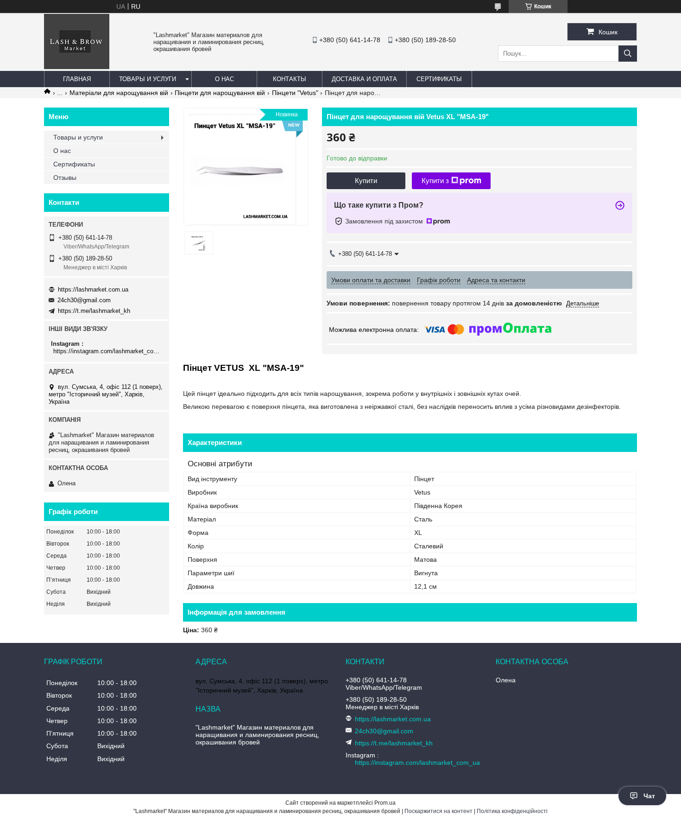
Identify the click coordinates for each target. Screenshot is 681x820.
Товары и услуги (147, 79)
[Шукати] (627, 53)
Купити (366, 180)
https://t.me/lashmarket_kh (94, 310)
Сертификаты (439, 79)
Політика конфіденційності (512, 811)
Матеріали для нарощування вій (118, 92)
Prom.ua (385, 803)
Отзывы (64, 177)
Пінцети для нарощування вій (220, 92)
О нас (224, 79)
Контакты (289, 79)
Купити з (435, 180)
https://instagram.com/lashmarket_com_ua (107, 351)
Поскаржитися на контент (438, 811)
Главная (77, 79)
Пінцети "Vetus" (295, 92)
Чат (649, 796)
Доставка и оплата (364, 79)
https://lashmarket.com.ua (93, 289)
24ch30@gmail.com (84, 300)
